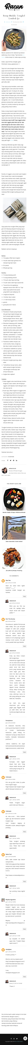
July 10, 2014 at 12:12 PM (11, 813)
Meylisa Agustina (11, 899)
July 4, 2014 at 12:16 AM (11, 582)
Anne (11, 140)
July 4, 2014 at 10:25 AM (14, 603)
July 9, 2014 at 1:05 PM (10, 779)
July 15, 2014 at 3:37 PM (11, 951)
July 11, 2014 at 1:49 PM (14, 888)
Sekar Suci (9, 854)
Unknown (8, 777)
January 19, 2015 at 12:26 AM (15, 983)
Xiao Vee (8, 580)
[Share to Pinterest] (13, 460)
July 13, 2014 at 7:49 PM (11, 902)
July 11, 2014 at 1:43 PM (14, 799)
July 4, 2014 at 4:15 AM (10, 621)
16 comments (14, 24)
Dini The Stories (10, 619)
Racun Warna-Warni (19, 1041)
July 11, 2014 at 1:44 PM (14, 838)
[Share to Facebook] (7, 460)
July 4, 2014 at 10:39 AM (14, 653)
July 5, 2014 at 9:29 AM (10, 723)
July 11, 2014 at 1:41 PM (14, 759)
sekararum (12, 601)
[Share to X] (10, 460)
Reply (24, 596)
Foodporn (11, 456)
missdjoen (9, 949)
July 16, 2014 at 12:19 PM (14, 935)
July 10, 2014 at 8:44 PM (11, 856)
